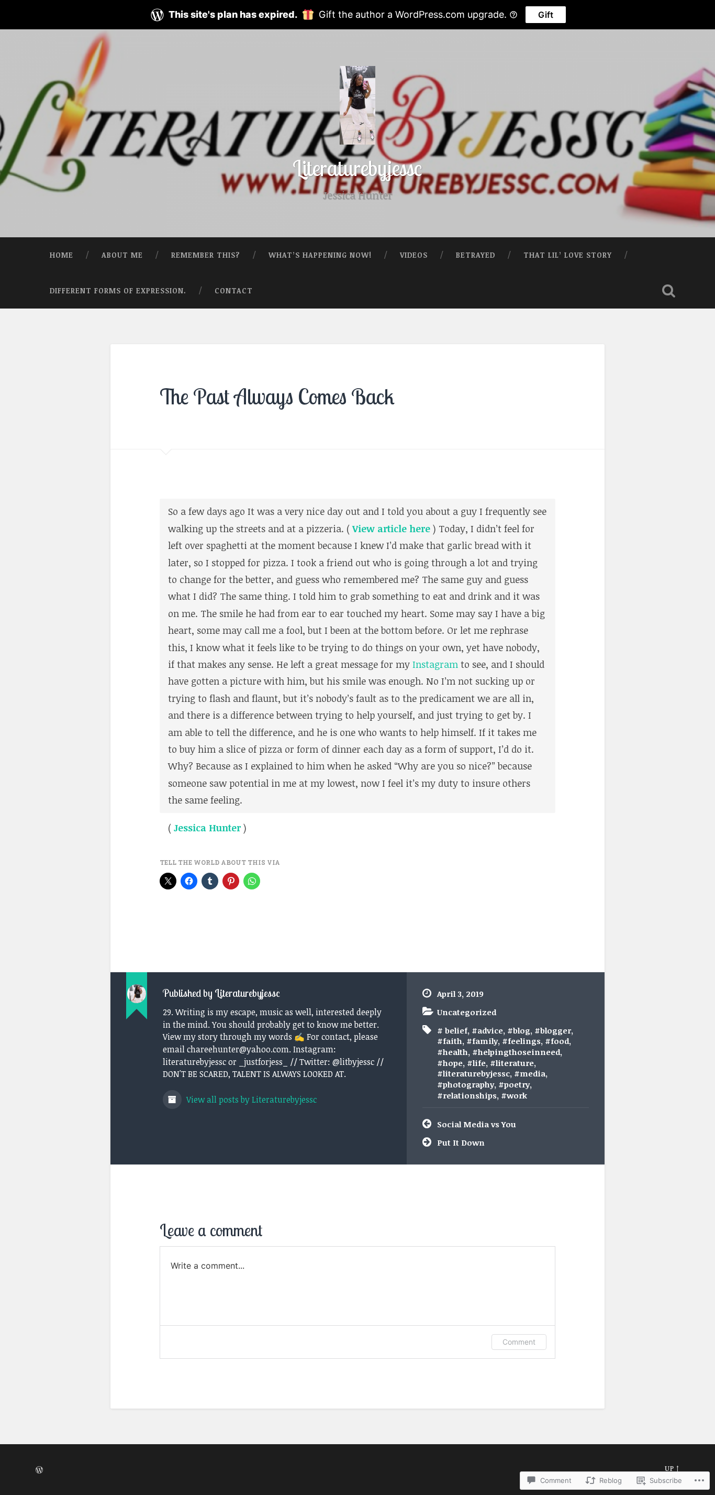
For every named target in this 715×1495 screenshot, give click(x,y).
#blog (518, 1030)
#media (529, 1073)
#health (452, 1052)
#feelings (521, 1041)
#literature (512, 1063)
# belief (452, 1030)
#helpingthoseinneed (516, 1052)
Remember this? (205, 255)
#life (476, 1063)
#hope (450, 1063)
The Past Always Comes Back (277, 396)
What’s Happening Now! (320, 255)
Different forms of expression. (118, 290)
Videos (414, 255)
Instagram (434, 664)
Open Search (668, 291)
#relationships (467, 1095)
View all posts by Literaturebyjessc (250, 1099)
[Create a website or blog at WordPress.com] (39, 1470)
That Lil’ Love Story (567, 255)
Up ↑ (672, 1468)
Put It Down (461, 1142)
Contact (234, 290)
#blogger (552, 1030)
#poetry (514, 1084)
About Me (122, 255)
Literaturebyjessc (357, 168)
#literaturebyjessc (473, 1073)
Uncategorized (466, 1012)
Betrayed (475, 255)
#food (557, 1041)
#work (514, 1095)
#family (482, 1041)
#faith (449, 1041)
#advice (487, 1030)
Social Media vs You (476, 1124)
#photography (465, 1084)
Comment (518, 1341)
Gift (545, 14)
